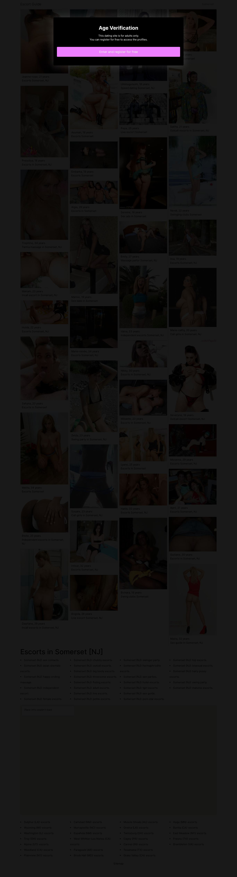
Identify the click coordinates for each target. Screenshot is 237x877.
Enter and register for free (118, 52)
